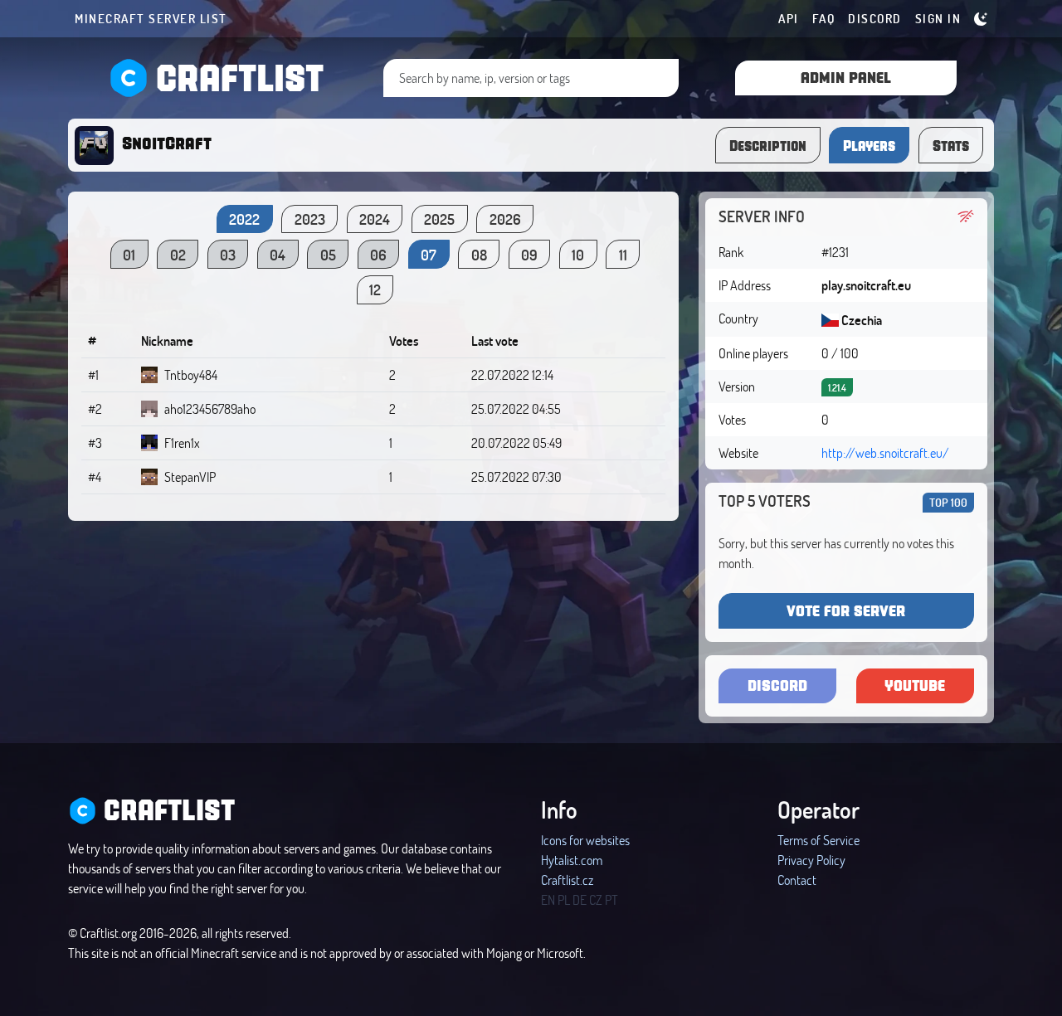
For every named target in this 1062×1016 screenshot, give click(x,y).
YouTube (914, 685)
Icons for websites (585, 839)
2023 (310, 219)
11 (623, 255)
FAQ (823, 18)
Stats (951, 145)
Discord (875, 18)
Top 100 (948, 502)
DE (579, 899)
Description (767, 145)
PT (611, 899)
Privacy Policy (811, 859)
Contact (796, 879)
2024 (374, 219)
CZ (595, 899)
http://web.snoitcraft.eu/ (885, 452)
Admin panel (846, 77)
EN (548, 899)
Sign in (938, 18)
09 (529, 255)
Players (869, 145)
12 (375, 289)
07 (428, 255)
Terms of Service (818, 839)
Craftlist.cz (567, 879)
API (788, 18)
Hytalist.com (571, 859)
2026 (505, 219)
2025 (439, 219)
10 (578, 255)
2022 (244, 219)
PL (564, 899)
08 (479, 255)
